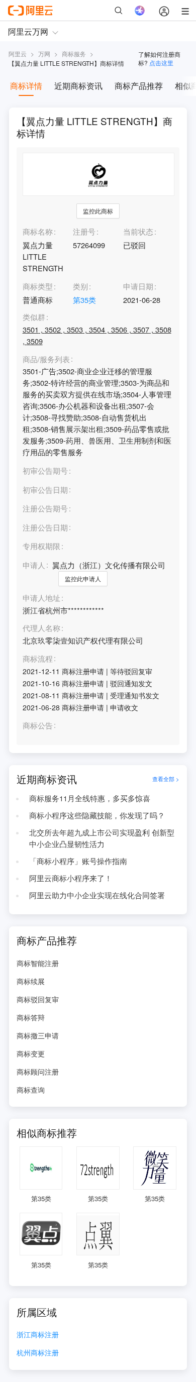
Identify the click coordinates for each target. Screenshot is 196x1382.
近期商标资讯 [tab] (78, 85)
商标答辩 (31, 1017)
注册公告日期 (45, 527)
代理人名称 (41, 628)
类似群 (34, 317)
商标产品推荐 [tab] (139, 85)
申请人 (34, 565)
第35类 (84, 299)
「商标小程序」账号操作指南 (78, 861)
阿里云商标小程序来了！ (70, 878)
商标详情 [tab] (26, 85)
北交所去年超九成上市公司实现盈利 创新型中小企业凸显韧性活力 (101, 838)
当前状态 (138, 231)
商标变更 (31, 1053)
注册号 (84, 231)
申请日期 (138, 286)
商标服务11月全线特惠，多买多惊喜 (89, 798)
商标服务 (74, 53)
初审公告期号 (45, 470)
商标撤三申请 (38, 1035)
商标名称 (38, 231)
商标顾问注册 (38, 1072)
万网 (44, 53)
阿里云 (18, 53)
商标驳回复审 (38, 999)
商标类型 (38, 286)
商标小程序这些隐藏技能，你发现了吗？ (97, 815)
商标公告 (38, 725)
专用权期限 (41, 546)
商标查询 (31, 1090)
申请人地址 (41, 598)
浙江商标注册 (38, 1335)
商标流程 (38, 659)
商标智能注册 (38, 963)
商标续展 (31, 981)
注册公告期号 (45, 508)
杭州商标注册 (38, 1353)
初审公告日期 (45, 489)
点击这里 (161, 62)
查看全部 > (165, 779)
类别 (80, 286)
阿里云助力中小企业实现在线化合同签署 (97, 895)
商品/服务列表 (46, 359)
